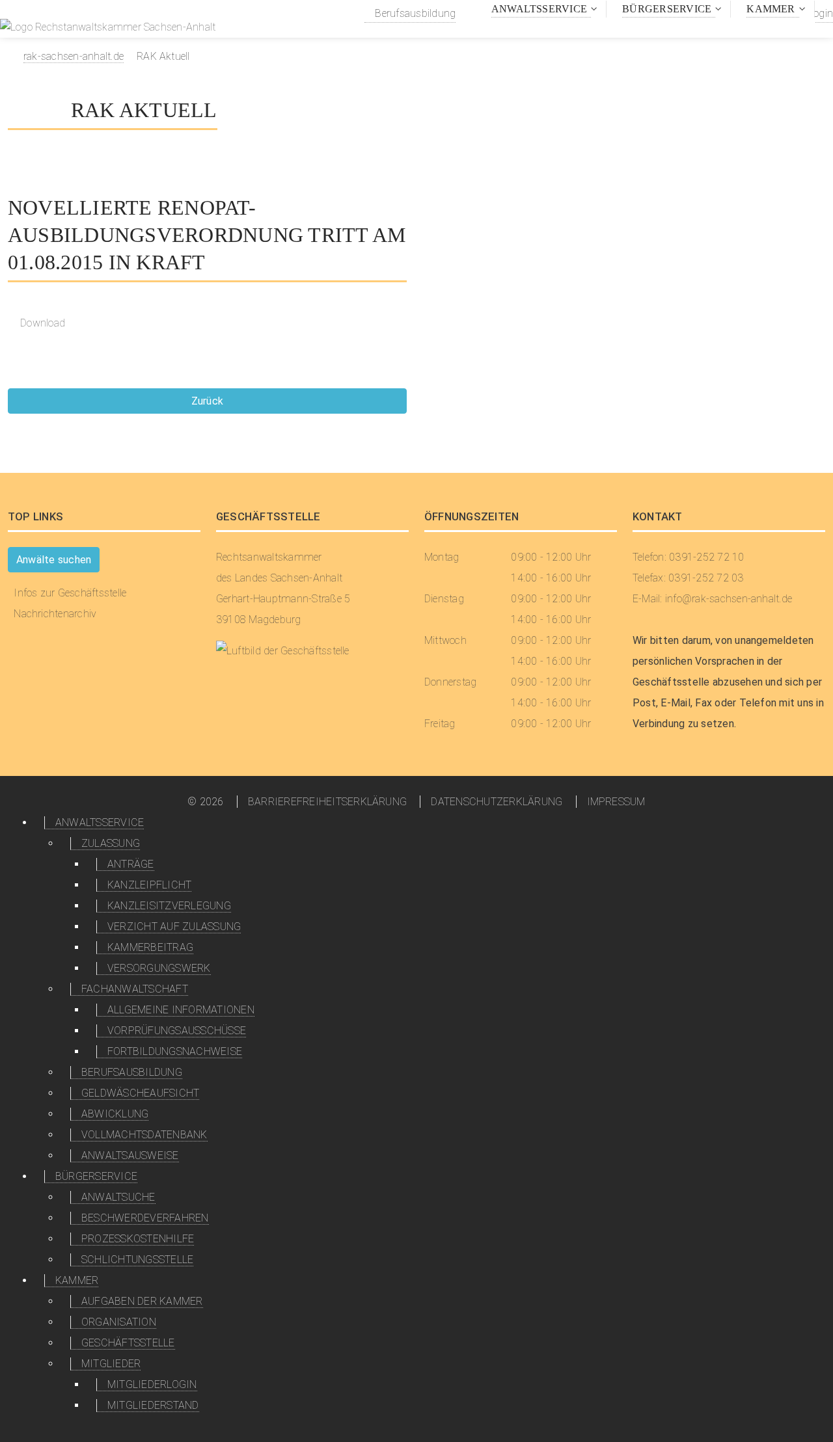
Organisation (118, 1322)
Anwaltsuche (118, 1197)
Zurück (207, 401)
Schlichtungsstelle (137, 1259)
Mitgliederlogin (152, 1384)
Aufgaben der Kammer (142, 1301)
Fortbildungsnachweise (174, 1051)
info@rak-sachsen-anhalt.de (728, 599)
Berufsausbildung (414, 13)
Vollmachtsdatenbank (144, 1134)
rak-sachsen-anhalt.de (73, 56)
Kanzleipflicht (149, 885)
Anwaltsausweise (130, 1155)
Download (42, 323)
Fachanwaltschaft (134, 989)
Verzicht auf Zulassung (174, 926)
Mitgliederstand (153, 1405)
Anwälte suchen (53, 560)
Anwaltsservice (539, 8)
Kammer (770, 8)
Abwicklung (114, 1114)
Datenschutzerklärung (496, 801)
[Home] (107, 29)
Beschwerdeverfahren (145, 1218)
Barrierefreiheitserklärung (327, 801)
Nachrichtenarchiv (55, 614)
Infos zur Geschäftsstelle (70, 593)
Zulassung (110, 843)
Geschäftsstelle (128, 1343)
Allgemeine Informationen (180, 1010)
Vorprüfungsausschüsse (176, 1030)
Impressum (616, 801)
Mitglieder (111, 1363)
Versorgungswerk (159, 968)
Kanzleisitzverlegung (169, 906)
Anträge (130, 864)
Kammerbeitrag (150, 947)
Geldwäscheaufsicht (140, 1093)
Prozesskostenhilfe (137, 1239)
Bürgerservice (666, 8)
